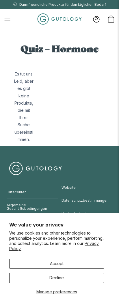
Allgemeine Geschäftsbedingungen (27, 207)
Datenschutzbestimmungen (85, 200)
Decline (56, 277)
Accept (57, 263)
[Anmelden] (96, 19)
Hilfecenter (16, 192)
